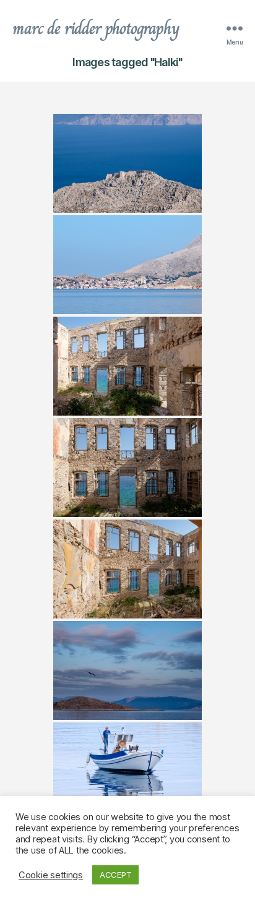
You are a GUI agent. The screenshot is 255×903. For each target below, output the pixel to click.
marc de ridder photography (95, 28)
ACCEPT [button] (115, 874)
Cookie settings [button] (51, 875)
